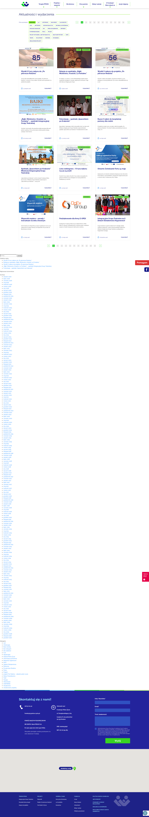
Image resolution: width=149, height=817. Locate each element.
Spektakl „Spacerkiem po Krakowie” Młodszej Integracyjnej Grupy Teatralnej (36, 171)
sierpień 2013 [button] (7, 572)
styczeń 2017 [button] (7, 494)
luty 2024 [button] (6, 335)
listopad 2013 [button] (7, 566)
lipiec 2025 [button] (6, 302)
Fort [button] (4, 653)
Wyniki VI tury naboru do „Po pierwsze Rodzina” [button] (17, 260)
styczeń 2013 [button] (7, 583)
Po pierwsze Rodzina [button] (9, 668)
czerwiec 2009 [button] (7, 624)
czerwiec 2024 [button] (7, 327)
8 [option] (82, 245)
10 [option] (119, 22)
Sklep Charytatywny (58, 34)
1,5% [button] (4, 643)
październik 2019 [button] (8, 434)
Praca (43, 31)
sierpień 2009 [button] (7, 620)
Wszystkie (32, 22)
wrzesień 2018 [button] (7, 455)
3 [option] (90, 22)
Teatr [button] (4, 678)
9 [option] (86, 245)
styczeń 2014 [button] (7, 562)
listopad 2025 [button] (7, 294)
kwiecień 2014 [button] (7, 556)
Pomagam (142, 262)
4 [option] (94, 22)
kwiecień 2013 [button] (7, 579)
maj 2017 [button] (6, 486)
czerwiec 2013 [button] (7, 575)
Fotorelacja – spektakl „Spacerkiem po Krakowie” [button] (18, 268)
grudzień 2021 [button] (7, 385)
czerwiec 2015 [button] (7, 529)
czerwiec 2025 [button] (7, 304)
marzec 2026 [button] (7, 286)
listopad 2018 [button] (7, 451)
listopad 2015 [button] (7, 519)
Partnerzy (63, 28)
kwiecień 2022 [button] (7, 377)
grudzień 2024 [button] (7, 315)
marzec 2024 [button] (7, 333)
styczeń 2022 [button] (7, 383)
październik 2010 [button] (8, 593)
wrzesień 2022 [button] (7, 368)
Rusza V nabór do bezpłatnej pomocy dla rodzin (109, 120)
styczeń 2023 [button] (7, 360)
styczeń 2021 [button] (7, 405)
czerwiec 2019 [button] (7, 442)
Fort (31, 25)
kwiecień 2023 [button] (7, 354)
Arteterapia (45, 22)
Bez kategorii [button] (7, 649)
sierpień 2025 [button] (7, 300)
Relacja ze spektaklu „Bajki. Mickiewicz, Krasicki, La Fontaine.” (73, 72)
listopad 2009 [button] (7, 614)
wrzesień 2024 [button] (7, 321)
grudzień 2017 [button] (7, 473)
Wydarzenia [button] (7, 685)
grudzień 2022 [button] (7, 362)
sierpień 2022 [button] (7, 370)
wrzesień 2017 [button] (7, 478)
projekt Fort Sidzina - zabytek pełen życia (40, 34)
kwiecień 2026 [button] (7, 284)
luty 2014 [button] (6, 560)
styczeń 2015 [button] (7, 539)
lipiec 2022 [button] (6, 372)
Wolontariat (39, 37)
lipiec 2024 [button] (6, 325)
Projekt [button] (5, 672)
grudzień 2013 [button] (7, 564)
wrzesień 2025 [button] (7, 298)
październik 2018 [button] (8, 453)
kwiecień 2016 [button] (7, 511)
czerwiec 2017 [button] (7, 484)
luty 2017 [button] (6, 492)
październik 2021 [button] (8, 389)
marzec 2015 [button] (7, 535)
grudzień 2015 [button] (7, 517)
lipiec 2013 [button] (6, 574)
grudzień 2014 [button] (7, 540)
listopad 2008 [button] (7, 636)
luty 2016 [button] (6, 515)
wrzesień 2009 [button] (7, 618)
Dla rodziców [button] (7, 651)
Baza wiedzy (54, 22)
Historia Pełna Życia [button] (9, 656)
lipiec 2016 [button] (6, 506)
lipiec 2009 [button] (6, 622)
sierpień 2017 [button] (7, 480)
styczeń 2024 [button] (7, 337)
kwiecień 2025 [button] (7, 308)
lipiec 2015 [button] (6, 527)
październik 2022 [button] (8, 366)
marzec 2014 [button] (7, 558)
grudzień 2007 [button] (7, 638)
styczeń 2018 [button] (7, 471)
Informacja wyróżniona (62, 25)
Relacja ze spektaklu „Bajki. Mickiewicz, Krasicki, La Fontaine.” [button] (21, 262)
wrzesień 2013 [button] (7, 570)
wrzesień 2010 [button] (7, 595)
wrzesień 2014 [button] (7, 546)
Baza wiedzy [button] (7, 647)
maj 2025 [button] (6, 306)
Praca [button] (5, 670)
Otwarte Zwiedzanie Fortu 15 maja (112, 169)
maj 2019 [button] (6, 443)
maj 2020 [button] (6, 420)
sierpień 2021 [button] (7, 393)
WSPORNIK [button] (6, 684)
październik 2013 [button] (8, 568)
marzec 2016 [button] (7, 513)
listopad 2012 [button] (7, 587)
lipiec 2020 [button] (6, 416)
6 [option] (102, 22)
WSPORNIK (47, 37)
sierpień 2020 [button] (7, 414)
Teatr (67, 34)
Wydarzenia (56, 37)
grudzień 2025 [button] (7, 292)
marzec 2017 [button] (7, 490)
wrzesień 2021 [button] (7, 391)
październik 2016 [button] (8, 500)
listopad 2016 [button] (7, 498)
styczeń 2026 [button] (7, 290)
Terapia (31, 37)
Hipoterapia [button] (6, 654)
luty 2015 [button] (6, 537)
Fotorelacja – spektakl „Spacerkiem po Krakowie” (73, 120)
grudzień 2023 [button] (7, 339)
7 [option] (106, 22)
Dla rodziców (63, 22)
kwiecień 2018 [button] (7, 465)
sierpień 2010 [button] (7, 597)
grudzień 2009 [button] (7, 612)
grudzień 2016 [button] (7, 496)
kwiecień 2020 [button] (7, 422)
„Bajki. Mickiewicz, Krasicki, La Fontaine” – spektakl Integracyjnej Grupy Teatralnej (35, 121)
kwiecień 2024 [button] (7, 331)
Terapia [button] (5, 680)
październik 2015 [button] (8, 521)
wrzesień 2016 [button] (7, 502)
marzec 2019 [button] (7, 447)
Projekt (50, 31)
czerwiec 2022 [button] (7, 374)
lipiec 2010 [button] (6, 599)
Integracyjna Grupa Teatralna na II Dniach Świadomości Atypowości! (111, 219)
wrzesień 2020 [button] (7, 412)
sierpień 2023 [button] (7, 346)
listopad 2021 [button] (7, 387)
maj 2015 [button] (6, 531)
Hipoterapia (37, 25)
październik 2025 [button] (8, 296)
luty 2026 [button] (6, 288)
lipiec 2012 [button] (6, 591)
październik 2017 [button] (8, 476)
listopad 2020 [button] (7, 408)
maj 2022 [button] (6, 376)
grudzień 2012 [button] (7, 585)
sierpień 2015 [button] (7, 525)
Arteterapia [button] (6, 645)
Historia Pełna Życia (48, 25)
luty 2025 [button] (6, 311)
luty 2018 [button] (6, 469)
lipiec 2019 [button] (6, 440)
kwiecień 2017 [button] (7, 488)
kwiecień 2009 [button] (7, 628)
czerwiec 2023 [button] (7, 350)
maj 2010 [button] (6, 603)
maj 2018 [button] (6, 463)
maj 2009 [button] (6, 626)
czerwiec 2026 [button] (7, 280)
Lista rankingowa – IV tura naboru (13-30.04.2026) (73, 170)
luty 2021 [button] (6, 403)
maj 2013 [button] (6, 577)
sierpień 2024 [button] (7, 323)
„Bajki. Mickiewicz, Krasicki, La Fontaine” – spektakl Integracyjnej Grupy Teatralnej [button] (27, 266)
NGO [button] (4, 662)
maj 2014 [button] (6, 554)
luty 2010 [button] (6, 608)
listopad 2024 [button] (7, 317)
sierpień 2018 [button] (7, 457)
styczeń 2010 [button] (7, 610)
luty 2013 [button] (6, 581)
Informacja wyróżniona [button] (10, 658)
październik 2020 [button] (8, 410)
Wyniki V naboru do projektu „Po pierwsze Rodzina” (111, 72)
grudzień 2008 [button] (7, 634)
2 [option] (57, 245)
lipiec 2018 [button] (6, 459)
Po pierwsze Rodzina (35, 31)
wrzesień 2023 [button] (7, 344)
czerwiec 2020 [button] (7, 418)
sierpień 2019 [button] (7, 438)
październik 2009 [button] (8, 616)
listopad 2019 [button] (7, 432)
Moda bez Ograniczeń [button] (9, 660)
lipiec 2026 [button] (6, 278)
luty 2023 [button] (6, 358)
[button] (43, 4)
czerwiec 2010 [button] (7, 601)
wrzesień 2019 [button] (7, 436)
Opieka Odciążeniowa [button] (9, 664)
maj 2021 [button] (6, 397)
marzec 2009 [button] (7, 630)
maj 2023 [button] (6, 352)
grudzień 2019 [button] (7, 430)
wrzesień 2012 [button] (7, 589)
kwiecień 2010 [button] (7, 605)
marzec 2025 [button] (7, 310)
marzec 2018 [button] (7, 467)
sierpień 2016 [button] (7, 504)
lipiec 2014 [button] (6, 550)
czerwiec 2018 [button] (7, 461)
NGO (44, 28)
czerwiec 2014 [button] (7, 552)
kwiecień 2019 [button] (7, 445)
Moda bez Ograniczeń (35, 28)
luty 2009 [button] (6, 632)
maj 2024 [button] (6, 329)
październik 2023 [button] (8, 343)
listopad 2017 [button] (7, 474)
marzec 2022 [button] (7, 379)
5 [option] (98, 22)
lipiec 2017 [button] (6, 482)
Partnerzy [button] (6, 666)
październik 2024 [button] (8, 319)
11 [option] (123, 22)
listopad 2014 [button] (7, 542)
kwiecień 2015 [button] (7, 533)
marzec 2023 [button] (7, 356)
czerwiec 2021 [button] (7, 395)
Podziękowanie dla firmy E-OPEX (72, 218)
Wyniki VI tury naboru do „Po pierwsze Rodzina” (33, 72)
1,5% (39, 22)
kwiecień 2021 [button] (7, 399)
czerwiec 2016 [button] (7, 508)
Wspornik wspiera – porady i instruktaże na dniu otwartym (33, 219)
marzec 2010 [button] (7, 606)
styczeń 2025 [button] (7, 313)
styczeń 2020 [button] (7, 428)
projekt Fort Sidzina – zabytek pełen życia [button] (15, 674)
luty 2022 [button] (6, 381)
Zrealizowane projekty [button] (10, 687)
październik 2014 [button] (8, 544)
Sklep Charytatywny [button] (9, 676)
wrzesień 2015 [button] (7, 523)
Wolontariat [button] (6, 682)
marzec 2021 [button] (7, 401)
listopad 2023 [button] (7, 341)
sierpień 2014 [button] (7, 548)
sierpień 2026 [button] (7, 277)
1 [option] (53, 245)
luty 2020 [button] (6, 426)
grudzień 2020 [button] (7, 407)
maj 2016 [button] (6, 509)
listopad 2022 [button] (7, 364)
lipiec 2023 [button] (6, 348)
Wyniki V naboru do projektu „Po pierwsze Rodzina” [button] (18, 264)
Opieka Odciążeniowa (53, 28)
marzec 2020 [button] (7, 424)
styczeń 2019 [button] (7, 449)
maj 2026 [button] (6, 282)
